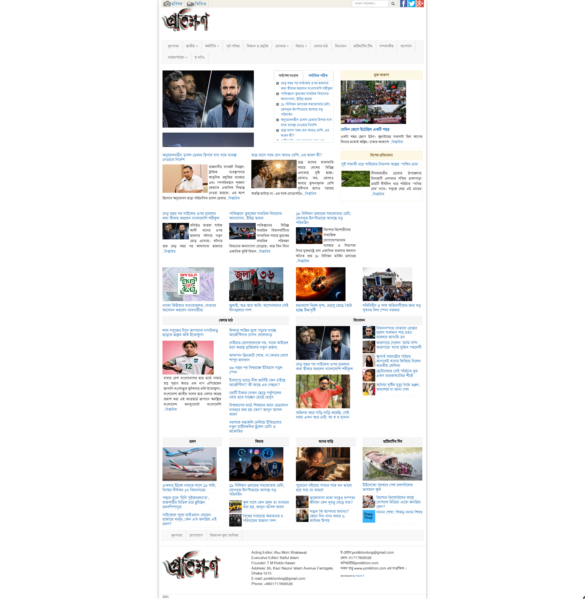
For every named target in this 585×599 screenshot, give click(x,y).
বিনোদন (340, 46)
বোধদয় (280, 46)
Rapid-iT (360, 575)
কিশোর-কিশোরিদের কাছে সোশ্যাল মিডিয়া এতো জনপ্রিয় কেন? (398, 502)
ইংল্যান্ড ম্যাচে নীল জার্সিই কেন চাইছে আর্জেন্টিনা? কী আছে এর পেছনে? (257, 382)
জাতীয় (191, 46)
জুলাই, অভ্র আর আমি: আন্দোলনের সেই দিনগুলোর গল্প (258, 308)
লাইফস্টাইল (176, 57)
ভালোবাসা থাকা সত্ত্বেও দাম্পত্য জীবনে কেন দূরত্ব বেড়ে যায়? (332, 500)
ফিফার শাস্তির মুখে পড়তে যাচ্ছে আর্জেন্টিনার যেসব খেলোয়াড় (252, 333)
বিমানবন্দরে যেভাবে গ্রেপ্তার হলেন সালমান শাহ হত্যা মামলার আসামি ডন (396, 332)
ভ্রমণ (192, 441)
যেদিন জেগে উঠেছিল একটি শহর (365, 129)
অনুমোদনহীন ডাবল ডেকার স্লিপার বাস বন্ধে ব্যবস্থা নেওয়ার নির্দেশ (306, 122)
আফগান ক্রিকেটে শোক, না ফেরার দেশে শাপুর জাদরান (258, 358)
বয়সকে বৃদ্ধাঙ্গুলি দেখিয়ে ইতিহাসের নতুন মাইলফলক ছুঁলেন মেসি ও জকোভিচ (255, 427)
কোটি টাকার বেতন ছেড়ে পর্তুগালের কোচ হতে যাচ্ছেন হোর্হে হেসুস (255, 395)
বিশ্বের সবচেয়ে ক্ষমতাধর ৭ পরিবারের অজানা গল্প (263, 518)
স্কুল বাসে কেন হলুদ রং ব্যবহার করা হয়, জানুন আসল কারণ (266, 505)
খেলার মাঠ (321, 46)
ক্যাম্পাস (406, 46)
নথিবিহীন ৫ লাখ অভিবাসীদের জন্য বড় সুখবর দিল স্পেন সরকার (392, 308)
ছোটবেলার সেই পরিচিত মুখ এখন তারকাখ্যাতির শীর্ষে (397, 373)
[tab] (288, 76)
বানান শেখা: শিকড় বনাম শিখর (399, 512)
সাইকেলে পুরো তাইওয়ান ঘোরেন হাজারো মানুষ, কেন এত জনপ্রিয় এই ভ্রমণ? (189, 519)
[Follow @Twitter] (412, 3)
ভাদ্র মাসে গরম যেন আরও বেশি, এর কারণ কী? (286, 155)
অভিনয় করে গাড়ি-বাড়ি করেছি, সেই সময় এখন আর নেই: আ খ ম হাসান (322, 415)
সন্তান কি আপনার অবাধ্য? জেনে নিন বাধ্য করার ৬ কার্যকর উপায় (329, 516)
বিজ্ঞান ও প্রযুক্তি (257, 46)
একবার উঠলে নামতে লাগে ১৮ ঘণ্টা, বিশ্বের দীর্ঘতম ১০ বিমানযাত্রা (189, 488)
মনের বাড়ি (326, 441)
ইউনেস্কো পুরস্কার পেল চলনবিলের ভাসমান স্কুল (388, 487)
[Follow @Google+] (420, 3)
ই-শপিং (200, 57)
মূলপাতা (173, 46)
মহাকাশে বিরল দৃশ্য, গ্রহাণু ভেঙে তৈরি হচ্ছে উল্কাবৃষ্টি (324, 308)
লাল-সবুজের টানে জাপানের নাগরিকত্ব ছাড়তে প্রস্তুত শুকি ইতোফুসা (190, 333)
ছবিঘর (176, 4)
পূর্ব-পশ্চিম (233, 46)
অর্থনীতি (211, 46)
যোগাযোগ (196, 535)
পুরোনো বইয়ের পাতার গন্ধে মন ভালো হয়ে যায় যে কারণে (324, 488)
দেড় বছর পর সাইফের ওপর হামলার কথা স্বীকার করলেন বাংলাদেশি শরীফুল (212, 130)
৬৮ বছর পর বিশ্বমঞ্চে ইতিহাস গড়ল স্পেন (255, 370)
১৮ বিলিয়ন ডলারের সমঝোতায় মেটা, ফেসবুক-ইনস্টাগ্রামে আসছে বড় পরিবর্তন (305, 109)
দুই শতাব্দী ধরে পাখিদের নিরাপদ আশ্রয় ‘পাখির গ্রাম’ (379, 164)
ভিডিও (200, 4)
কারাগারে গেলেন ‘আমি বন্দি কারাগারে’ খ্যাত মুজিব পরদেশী (398, 345)
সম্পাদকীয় (387, 46)
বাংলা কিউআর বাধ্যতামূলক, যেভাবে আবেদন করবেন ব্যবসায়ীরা (189, 308)
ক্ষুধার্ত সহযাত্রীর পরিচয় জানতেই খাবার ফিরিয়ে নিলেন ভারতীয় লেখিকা (398, 361)
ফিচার (300, 46)
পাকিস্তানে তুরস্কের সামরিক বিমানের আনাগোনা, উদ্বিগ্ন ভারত (305, 96)
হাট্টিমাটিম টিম (363, 46)
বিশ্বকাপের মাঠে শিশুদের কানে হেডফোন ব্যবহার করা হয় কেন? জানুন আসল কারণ (258, 409)
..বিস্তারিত (396, 141)
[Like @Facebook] (403, 3)
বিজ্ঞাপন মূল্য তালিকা (224, 535)
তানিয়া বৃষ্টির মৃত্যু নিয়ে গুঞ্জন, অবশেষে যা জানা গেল (398, 387)
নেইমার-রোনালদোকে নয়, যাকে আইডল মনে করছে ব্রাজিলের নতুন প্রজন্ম (258, 345)
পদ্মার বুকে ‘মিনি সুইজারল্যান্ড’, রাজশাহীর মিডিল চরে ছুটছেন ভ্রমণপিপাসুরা (185, 502)
